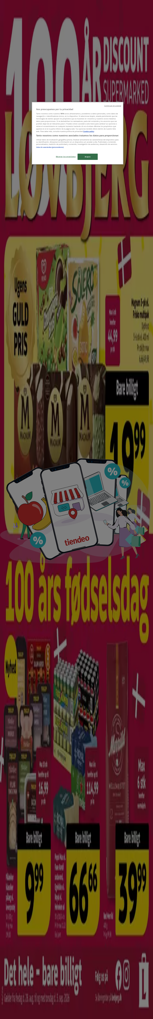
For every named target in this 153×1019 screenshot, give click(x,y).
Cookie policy (88, 131)
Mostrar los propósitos (66, 156)
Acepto (88, 157)
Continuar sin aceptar (112, 106)
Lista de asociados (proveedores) (50, 147)
